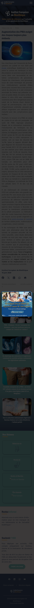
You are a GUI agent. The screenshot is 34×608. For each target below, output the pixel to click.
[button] (17, 304)
